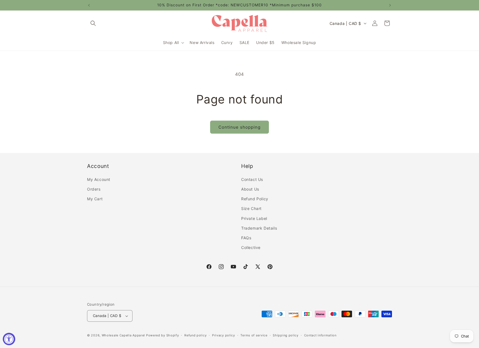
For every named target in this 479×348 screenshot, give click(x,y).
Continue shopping (239, 127)
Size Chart (251, 208)
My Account (98, 179)
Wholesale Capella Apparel (123, 335)
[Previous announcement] (89, 5)
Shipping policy (286, 335)
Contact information (320, 335)
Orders (94, 189)
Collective (251, 247)
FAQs (246, 237)
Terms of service (253, 335)
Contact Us (252, 179)
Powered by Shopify (162, 335)
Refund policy (195, 335)
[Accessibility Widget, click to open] (9, 339)
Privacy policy (223, 335)
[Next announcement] (390, 5)
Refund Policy (254, 198)
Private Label (254, 218)
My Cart (95, 198)
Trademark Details (259, 228)
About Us (250, 189)
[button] (93, 23)
